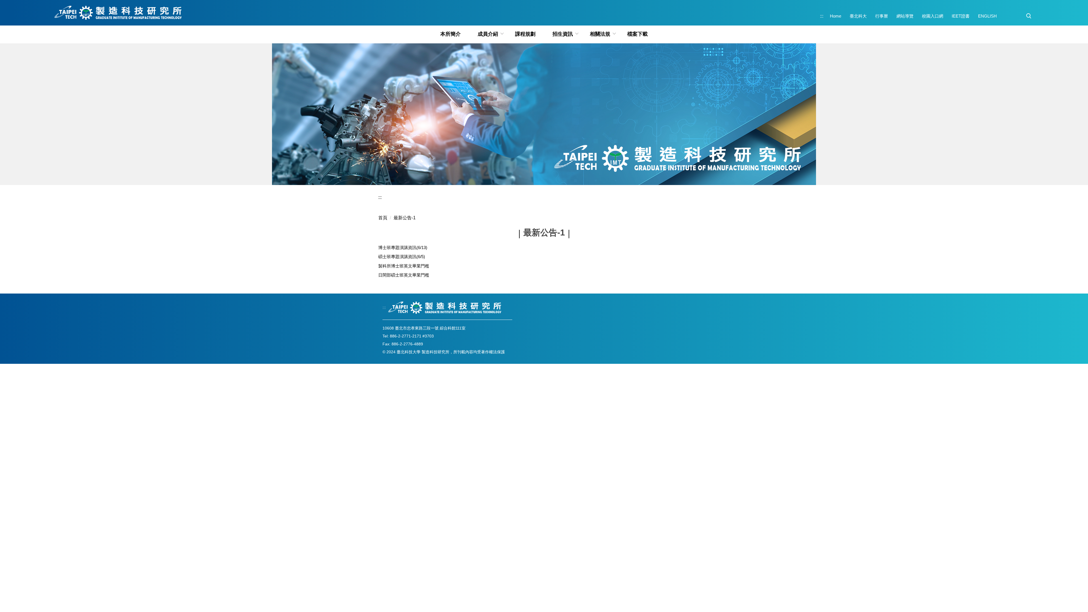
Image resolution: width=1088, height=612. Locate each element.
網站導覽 (904, 16)
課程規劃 (525, 34)
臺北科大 (858, 16)
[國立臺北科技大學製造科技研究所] (445, 307)
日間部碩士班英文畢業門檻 (403, 275)
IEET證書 (961, 16)
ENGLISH (987, 16)
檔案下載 (637, 34)
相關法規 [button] (600, 34)
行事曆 (881, 16)
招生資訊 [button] (562, 34)
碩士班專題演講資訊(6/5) (401, 256)
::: (821, 16)
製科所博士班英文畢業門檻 (403, 266)
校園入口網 (932, 16)
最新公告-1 (405, 217)
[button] (1029, 16)
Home (835, 16)
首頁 (382, 217)
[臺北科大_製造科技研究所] (118, 13)
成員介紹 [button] (488, 34)
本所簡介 (450, 34)
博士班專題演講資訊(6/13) (402, 247)
